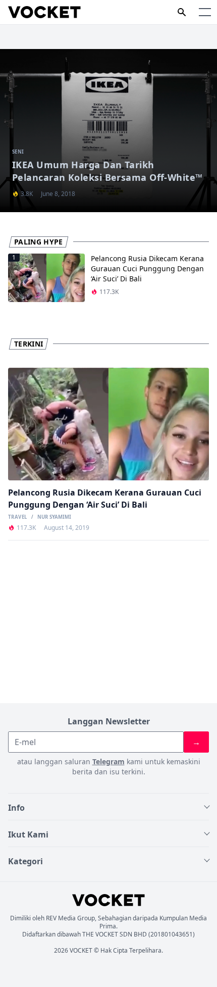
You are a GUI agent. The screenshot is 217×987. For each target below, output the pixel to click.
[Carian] (182, 12)
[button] (205, 12)
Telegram (108, 761)
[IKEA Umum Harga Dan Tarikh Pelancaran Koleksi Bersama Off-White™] (108, 130)
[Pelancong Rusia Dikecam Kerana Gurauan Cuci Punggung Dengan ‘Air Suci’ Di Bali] (108, 424)
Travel (17, 517)
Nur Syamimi (54, 517)
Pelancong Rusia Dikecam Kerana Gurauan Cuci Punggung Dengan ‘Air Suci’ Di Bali (147, 268)
